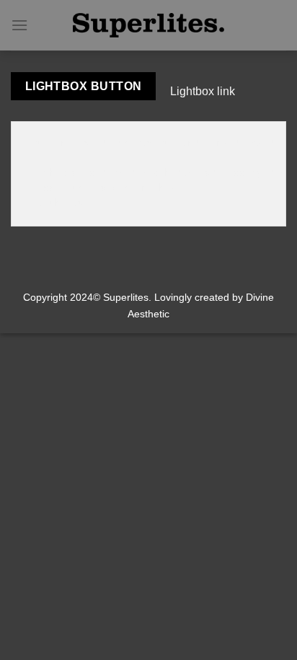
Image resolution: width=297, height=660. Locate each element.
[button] (19, 25)
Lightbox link (202, 91)
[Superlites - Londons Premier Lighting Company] (148, 25)
